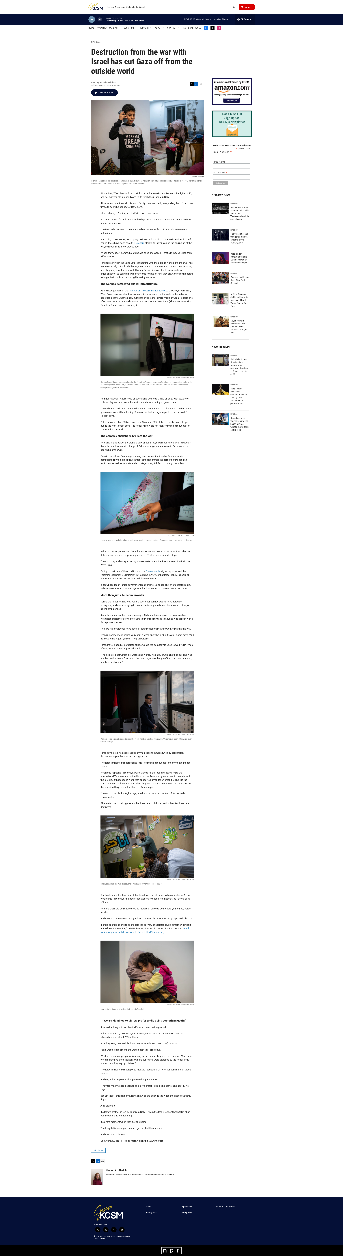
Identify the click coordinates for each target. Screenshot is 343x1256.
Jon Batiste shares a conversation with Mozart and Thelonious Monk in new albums (239, 213)
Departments (186, 1207)
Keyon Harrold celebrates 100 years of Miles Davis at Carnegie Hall (238, 326)
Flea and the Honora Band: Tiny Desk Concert (239, 280)
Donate (248, 7)
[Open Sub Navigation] (120, 28)
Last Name (220, 172)
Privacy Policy (187, 1213)
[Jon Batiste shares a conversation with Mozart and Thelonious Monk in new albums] (220, 208)
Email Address (222, 151)
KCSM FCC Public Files (225, 1207)
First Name (219, 161)
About (158, 28)
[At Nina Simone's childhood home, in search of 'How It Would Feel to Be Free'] (220, 298)
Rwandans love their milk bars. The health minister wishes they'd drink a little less (239, 424)
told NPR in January (154, 932)
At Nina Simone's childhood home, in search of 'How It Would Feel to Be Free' (239, 300)
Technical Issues (191, 28)
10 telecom (138, 243)
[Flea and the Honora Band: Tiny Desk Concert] (220, 278)
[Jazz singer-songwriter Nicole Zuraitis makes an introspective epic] (220, 258)
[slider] (104, 19)
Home (91, 28)
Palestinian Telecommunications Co (147, 290)
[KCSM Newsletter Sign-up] (232, 124)
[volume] (100, 19)
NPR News (95, 42)
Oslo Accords (152, 571)
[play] (92, 19)
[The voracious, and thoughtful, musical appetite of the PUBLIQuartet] (220, 235)
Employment (151, 1213)
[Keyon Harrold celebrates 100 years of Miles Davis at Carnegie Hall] (220, 321)
